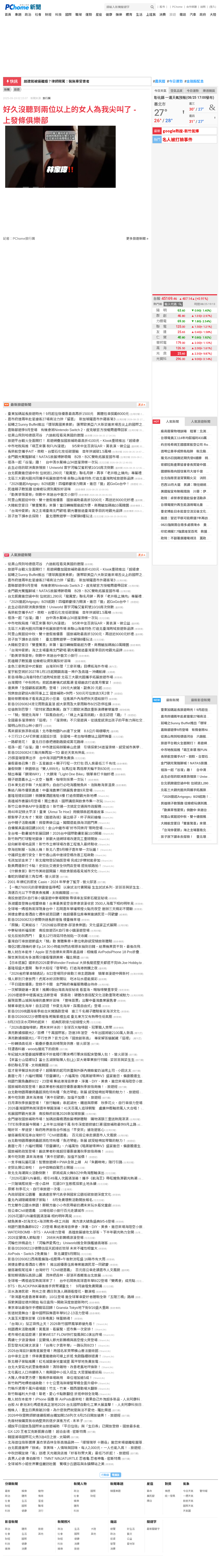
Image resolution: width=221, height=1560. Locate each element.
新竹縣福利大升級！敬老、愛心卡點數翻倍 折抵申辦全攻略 (53, 1394)
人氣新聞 (166, 421)
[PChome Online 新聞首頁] (58, 7)
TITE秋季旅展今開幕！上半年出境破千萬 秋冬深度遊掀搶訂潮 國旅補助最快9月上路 (72, 1124)
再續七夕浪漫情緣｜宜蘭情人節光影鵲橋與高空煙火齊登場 (53, 1340)
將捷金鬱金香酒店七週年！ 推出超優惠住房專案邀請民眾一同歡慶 (58, 1264)
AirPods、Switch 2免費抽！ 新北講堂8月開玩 (44, 1254)
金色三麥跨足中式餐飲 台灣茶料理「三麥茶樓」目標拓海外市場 (58, 666)
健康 (109, 14)
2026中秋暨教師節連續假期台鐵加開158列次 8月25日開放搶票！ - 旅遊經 (64, 1415)
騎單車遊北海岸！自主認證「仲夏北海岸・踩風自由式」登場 (54, 1006)
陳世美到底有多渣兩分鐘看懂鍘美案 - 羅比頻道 (44, 957)
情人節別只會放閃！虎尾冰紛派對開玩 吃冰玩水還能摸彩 (53, 979)
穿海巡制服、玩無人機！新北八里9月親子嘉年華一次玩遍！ (53, 849)
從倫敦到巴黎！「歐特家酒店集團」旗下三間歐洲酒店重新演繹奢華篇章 (63, 709)
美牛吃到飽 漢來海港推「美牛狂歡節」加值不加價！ (48, 1157)
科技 (58, 14)
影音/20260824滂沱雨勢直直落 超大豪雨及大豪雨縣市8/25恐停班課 (59, 704)
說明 (202, 6)
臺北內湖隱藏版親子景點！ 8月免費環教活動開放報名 (50, 1200)
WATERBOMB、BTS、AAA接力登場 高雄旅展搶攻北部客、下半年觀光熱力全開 (71, 1232)
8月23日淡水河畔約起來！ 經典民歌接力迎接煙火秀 (49, 1022)
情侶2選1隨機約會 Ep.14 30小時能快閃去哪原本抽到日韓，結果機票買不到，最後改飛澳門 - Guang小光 (87, 946)
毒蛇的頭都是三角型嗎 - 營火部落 (33, 876)
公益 (129, 1538)
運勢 (88, 14)
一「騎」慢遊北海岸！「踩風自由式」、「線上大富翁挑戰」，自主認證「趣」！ (67, 715)
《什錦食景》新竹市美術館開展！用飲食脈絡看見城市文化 (53, 871)
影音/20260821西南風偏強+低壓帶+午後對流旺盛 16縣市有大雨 (56, 1259)
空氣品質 (176, 90)
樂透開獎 (209, 90)
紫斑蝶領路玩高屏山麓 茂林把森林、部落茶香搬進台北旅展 (54, 1275)
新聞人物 (80, 1484)
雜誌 (183, 14)
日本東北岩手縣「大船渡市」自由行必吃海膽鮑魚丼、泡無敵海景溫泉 (61, 785)
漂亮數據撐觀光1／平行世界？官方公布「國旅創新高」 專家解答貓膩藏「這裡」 (70, 1038)
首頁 (8, 14)
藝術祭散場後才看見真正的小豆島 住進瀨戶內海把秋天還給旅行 (58, 699)
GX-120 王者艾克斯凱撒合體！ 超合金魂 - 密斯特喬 (47, 1431)
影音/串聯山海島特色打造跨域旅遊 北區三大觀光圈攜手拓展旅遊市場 (60, 677)
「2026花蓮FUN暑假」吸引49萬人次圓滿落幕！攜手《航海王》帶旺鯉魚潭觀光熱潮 (72, 1178)
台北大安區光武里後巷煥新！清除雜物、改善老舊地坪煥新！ (54, 1367)
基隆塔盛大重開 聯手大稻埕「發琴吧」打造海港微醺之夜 (53, 968)
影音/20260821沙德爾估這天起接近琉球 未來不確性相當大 (53, 1248)
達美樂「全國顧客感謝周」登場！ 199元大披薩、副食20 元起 (55, 688)
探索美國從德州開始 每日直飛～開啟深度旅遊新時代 (48, 1302)
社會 (38, 14)
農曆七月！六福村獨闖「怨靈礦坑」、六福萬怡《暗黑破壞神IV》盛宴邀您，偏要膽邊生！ (76, 1146)
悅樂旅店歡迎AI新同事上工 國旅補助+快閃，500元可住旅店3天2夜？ (60, 693)
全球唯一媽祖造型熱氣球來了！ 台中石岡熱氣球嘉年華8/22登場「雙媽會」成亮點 (71, 1281)
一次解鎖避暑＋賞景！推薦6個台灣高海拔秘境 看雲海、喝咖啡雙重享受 (63, 990)
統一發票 (170, 1495)
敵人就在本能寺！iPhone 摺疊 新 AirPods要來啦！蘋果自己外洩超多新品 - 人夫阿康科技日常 (79, 1399)
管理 (112, 1543)
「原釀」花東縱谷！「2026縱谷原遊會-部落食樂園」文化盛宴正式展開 (62, 925)
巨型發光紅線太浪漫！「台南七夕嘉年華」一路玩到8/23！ (52, 1345)
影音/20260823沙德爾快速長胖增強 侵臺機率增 (44, 920)
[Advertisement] (77, 277)
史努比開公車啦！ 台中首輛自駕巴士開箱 (40, 1167)
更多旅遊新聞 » (137, 238)
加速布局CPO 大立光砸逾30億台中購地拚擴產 (60, 81)
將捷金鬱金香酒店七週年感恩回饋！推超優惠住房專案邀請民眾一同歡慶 (63, 914)
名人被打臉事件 (177, 139)
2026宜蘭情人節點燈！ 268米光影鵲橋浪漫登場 (46, 1237)
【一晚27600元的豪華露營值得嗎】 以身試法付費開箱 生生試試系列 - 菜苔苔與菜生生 (73, 887)
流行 (40, 1510)
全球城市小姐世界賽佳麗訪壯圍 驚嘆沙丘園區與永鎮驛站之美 (56, 1464)
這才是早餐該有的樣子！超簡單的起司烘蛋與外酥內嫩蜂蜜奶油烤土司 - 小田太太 (69, 1070)
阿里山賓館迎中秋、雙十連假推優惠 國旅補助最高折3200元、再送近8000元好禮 (71, 500)
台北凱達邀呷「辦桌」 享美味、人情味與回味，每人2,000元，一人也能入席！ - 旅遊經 (74, 1448)
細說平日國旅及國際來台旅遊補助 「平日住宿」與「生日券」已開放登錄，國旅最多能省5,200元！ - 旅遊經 (90, 1426)
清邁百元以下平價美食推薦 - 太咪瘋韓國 (38, 893)
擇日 (149, 1500)
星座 (99, 14)
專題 (18, 14)
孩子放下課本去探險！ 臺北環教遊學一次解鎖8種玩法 (50, 516)
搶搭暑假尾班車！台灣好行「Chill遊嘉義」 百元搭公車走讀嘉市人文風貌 (64, 1270)
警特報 (203, 1491)
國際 (68, 14)
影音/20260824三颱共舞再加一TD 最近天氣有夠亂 (46, 752)
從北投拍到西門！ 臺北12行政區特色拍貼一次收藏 (48, 936)
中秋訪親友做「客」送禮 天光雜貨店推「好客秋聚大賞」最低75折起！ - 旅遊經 (68, 1453)
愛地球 (131, 1543)
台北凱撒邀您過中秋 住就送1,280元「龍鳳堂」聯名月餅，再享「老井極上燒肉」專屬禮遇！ (78, 473)
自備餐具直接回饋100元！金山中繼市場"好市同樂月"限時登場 (55, 828)
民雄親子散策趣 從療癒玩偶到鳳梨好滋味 (41, 489)
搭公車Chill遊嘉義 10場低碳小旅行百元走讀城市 (46, 1211)
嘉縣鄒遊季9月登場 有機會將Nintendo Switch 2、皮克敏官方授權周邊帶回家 (68, 430)
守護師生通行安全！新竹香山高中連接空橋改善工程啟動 (51, 855)
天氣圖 (187, 1510)
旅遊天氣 (188, 1500)
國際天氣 (188, 1505)
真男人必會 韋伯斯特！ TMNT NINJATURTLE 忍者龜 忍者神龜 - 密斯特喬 (64, 1458)
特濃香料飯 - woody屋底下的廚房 (33, 1049)
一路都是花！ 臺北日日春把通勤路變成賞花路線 (46, 742)
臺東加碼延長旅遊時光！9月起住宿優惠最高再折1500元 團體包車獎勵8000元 (68, 414)
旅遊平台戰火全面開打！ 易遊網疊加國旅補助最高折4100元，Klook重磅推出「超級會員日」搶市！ (84, 441)
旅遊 (172, 14)
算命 (149, 1491)
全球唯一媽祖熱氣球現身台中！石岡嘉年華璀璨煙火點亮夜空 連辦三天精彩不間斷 (70, 909)
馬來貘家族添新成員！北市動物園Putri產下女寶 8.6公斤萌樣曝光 (58, 731)
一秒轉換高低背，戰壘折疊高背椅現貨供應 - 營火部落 (49, 1043)
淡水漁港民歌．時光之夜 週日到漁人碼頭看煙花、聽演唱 (51, 1291)
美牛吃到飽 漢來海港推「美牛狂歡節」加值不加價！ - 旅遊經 (54, 1097)
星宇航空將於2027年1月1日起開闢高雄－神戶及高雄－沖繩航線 (57, 672)
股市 (162, 6)
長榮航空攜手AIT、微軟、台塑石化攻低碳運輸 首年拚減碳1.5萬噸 (59, 451)
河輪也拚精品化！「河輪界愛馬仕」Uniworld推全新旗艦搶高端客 (58, 1243)
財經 (48, 14)
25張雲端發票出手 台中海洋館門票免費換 (41, 758)
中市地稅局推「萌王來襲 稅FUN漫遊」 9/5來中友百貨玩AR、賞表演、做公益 (69, 446)
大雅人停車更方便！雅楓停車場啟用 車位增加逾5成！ (50, 1378)
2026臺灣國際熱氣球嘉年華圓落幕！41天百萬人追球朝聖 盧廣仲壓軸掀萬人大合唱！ (74, 1108)
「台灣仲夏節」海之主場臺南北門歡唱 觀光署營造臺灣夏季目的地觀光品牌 (65, 511)
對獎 (168, 1484)
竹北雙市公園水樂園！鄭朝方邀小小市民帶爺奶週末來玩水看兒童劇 (59, 1205)
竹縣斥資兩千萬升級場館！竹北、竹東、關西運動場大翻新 (53, 1388)
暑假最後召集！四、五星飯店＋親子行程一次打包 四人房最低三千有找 (62, 763)
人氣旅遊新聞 (200, 421)
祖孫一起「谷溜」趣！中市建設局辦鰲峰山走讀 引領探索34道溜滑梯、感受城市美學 (73, 747)
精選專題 (115, 1491)
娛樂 (119, 14)
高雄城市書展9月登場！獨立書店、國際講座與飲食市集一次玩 (55, 801)
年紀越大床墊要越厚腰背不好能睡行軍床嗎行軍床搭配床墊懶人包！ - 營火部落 (68, 1054)
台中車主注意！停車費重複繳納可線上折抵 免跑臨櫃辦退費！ (55, 1356)
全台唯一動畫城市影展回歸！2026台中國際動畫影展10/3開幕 (55, 833)
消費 (162, 14)
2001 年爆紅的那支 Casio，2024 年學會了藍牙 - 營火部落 (52, 882)
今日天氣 (160, 90)
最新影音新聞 (200, 700)
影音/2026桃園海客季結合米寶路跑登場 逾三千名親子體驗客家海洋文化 (64, 1011)
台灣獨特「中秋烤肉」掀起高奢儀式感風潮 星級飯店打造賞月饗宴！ (60, 682)
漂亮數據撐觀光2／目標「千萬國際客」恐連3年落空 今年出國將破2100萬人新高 (70, 1033)
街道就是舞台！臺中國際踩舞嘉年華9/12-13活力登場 (48, 1313)
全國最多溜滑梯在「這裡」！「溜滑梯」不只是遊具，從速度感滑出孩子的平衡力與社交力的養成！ (84, 720)
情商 (40, 1495)
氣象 (186, 1484)
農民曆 (159, 81)
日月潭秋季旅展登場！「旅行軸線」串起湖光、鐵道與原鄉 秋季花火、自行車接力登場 (75, 1103)
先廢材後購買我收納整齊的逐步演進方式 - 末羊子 (45, 1421)
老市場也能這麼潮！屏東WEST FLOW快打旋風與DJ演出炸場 (55, 1334)
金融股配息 (194, 81)
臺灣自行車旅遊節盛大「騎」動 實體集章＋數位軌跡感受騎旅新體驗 (60, 941)
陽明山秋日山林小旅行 (25, 726)
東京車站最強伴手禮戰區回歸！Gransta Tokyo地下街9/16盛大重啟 (58, 1308)
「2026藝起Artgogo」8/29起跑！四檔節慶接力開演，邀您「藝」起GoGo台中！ (69, 484)
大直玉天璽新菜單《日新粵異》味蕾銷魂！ (40, 1318)
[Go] (152, 7)
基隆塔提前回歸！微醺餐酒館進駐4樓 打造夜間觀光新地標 (52, 796)
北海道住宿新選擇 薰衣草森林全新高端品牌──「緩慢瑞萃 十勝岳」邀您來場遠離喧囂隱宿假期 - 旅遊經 (87, 1442)
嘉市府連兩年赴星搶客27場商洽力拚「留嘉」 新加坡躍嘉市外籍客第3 (61, 419)
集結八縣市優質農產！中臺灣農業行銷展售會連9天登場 (50, 790)
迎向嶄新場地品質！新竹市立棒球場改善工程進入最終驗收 (53, 844)
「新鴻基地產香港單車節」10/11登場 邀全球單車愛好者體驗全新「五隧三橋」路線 (71, 1297)
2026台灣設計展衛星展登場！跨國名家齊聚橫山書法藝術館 (53, 1351)
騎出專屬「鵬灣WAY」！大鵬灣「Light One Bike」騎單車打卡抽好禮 (61, 774)
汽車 (193, 14)
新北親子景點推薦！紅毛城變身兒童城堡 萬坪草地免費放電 (53, 1361)
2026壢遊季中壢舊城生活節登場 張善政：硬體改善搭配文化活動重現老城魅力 (68, 995)
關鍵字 (151, 1522)
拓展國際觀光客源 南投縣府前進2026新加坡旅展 (46, 1114)
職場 (78, 14)
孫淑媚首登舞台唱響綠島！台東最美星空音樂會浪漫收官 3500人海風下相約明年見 (71, 903)
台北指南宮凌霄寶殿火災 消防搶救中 (188, 478)
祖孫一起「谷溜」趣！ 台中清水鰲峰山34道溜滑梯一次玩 (53, 462)
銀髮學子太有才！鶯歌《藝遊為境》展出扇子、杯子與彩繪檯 (54, 817)
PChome (177, 6)
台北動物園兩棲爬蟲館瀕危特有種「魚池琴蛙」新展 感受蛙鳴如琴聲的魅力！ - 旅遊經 (73, 1092)
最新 (7, 1491)
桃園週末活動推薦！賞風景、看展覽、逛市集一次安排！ (51, 1329)
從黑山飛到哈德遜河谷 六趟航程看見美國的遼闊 (46, 435)
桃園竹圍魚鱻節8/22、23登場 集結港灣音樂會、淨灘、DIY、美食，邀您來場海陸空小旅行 (77, 1227)
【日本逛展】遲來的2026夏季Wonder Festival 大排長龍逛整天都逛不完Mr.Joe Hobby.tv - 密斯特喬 (83, 963)
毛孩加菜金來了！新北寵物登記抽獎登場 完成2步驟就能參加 (54, 860)
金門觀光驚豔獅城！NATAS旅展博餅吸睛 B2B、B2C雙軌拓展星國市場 (63, 457)
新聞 (7, 89)
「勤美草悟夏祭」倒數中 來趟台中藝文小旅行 (43, 494)
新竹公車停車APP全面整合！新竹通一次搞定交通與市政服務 (54, 806)
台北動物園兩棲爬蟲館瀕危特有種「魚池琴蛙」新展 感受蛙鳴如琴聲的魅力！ (67, 1140)
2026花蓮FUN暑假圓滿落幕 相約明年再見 (40, 1216)
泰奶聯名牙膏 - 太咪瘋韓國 (28, 1065)
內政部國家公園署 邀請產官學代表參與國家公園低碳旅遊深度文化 (59, 1194)
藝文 (129, 1533)
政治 (28, 14)
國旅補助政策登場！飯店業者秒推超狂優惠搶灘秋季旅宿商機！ (56, 1151)
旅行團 (47, 98)
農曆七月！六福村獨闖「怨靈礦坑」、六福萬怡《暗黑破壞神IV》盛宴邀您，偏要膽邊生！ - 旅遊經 (82, 1076)
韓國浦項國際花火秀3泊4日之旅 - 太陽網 (39, 1437)
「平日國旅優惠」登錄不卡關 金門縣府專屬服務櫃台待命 (53, 984)
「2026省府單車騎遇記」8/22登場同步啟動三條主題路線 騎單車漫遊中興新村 (68, 973)
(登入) (212, 6)
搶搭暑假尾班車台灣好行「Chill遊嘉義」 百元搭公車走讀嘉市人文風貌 (62, 1135)
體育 (129, 14)
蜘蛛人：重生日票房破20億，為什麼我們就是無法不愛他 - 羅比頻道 (59, 1410)
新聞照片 (64, 1522)
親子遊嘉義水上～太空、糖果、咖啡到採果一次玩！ (47, 779)
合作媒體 (191, 6)
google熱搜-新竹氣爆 (181, 130)
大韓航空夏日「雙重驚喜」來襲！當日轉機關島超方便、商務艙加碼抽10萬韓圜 (68, 505)
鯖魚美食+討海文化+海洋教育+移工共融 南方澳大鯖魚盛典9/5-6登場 (61, 1221)
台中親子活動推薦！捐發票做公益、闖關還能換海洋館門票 (53, 823)
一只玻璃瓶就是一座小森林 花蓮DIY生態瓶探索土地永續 (52, 1184)
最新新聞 (166, 700)
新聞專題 (116, 1484)
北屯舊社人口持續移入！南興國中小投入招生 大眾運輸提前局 (55, 1372)
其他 (40, 1533)
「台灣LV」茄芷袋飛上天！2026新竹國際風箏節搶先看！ (52, 1324)
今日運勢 (175, 81)
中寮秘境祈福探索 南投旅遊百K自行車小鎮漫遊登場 (49, 930)
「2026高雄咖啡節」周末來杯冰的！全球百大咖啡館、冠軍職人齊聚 (60, 1027)
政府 (203, 14)
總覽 (112, 1528)
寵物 (40, 1491)
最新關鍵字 (153, 1528)
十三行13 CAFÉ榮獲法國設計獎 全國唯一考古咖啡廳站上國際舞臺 (60, 736)
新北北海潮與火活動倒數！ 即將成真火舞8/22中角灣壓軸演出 (56, 1173)
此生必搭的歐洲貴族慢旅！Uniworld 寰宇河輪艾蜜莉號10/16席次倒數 (61, 467)
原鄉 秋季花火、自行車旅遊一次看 (34, 1189)
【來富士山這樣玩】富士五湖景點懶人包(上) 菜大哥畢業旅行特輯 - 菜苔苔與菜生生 (71, 1060)
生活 (139, 14)
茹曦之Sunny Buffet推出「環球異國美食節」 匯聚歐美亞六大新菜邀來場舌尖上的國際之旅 (77, 424)
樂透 (167, 1491)
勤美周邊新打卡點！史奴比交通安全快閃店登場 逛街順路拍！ (55, 866)
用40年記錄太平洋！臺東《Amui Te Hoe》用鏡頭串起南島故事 (56, 812)
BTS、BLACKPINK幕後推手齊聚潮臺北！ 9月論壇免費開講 (55, 1286)
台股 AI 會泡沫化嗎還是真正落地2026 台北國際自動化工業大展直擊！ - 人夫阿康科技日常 (76, 1405)
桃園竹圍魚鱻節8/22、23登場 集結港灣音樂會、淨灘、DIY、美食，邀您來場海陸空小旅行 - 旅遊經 (83, 1081)
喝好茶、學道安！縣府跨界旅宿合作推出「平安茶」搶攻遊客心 (56, 1130)
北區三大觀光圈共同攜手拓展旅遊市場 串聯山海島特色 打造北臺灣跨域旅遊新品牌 (71, 478)
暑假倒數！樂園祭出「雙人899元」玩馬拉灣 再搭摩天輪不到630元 (59, 769)
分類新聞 (11, 1484)
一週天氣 (188, 1495)
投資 (112, 1538)
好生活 (131, 1528)
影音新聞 (11, 1522)
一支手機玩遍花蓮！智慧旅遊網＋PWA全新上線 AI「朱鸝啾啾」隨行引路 (65, 1162)
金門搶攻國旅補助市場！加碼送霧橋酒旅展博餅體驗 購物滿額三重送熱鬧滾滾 (68, 1119)
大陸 (213, 14)
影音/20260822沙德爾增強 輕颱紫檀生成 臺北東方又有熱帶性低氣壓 (60, 1017)
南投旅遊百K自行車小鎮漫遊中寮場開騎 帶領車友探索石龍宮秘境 (58, 898)
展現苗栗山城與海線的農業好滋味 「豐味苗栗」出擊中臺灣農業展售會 (62, 1000)
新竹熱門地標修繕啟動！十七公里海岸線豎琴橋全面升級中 (53, 1383)
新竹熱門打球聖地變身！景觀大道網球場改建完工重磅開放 (53, 839)
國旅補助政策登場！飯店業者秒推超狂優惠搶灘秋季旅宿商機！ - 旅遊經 (63, 1087)
